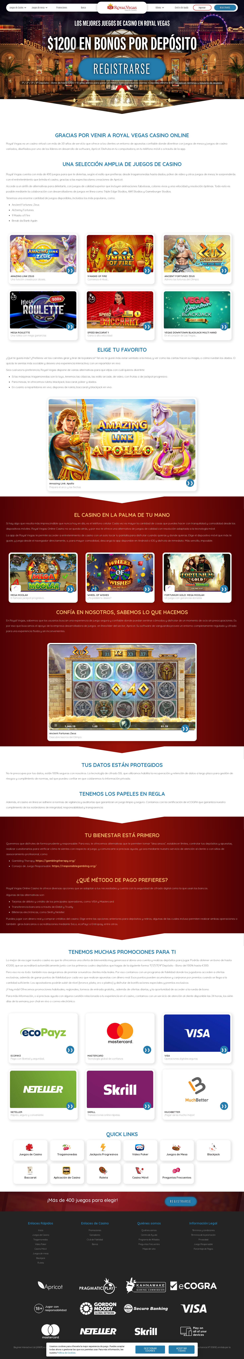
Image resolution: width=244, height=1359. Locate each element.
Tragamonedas (40, 1239)
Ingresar (202, 7)
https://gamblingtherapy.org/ (55, 860)
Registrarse (225, 7)
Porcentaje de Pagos (203, 1248)
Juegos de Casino (16, 7)
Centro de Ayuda (181, 7)
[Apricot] (50, 1286)
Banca (83, 7)
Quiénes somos (149, 1230)
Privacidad (203, 1239)
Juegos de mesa (38, 7)
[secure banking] (146, 1308)
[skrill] (146, 1331)
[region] (122, 1350)
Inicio (40, 1230)
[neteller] (98, 1331)
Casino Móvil (41, 1248)
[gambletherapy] (98, 1308)
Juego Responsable (203, 1244)
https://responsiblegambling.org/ (74, 866)
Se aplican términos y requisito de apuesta (198, 82)
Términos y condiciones (203, 1230)
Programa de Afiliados (149, 1239)
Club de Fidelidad (95, 1239)
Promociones (61, 7)
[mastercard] (50, 1331)
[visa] (194, 1308)
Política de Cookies (66, 1353)
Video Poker (40, 1244)
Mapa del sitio (149, 1248)
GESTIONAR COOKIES (150, 1349)
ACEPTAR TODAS (181, 1349)
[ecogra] (194, 1286)
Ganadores (95, 1235)
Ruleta (41, 1262)
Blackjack (40, 1258)
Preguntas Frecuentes (149, 1244)
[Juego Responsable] (50, 1308)
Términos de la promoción (203, 1235)
